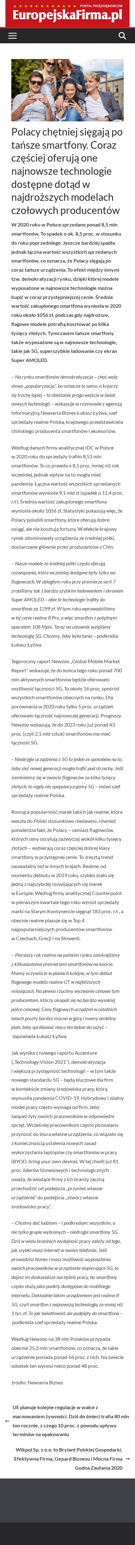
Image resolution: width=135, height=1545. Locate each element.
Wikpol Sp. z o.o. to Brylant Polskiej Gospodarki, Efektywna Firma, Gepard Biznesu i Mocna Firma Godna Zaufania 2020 (68, 1458)
